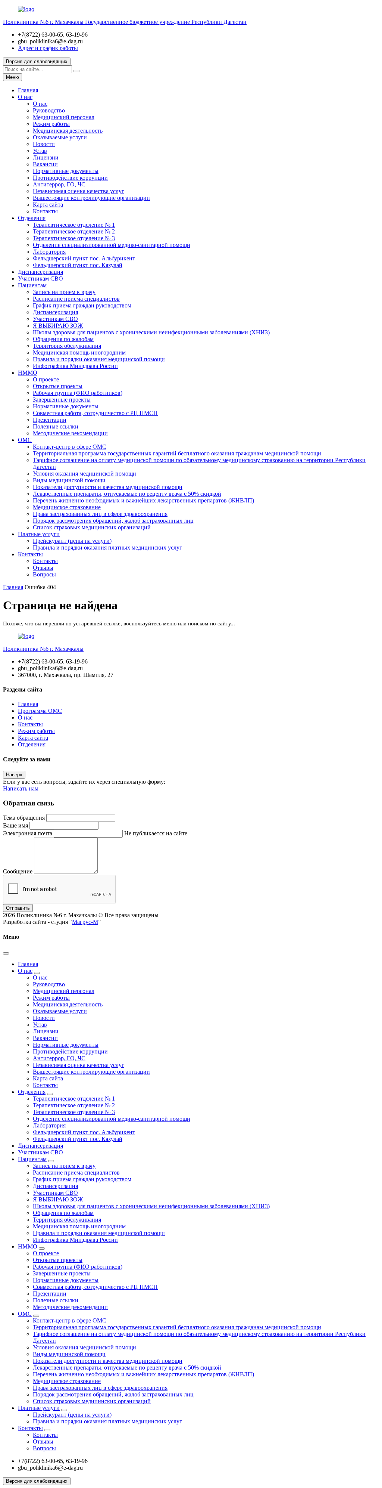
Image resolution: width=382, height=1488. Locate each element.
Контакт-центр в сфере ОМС (69, 446)
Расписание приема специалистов (76, 299)
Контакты (45, 211)
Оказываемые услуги (60, 137)
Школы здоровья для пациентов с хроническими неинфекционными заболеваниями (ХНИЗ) (151, 332)
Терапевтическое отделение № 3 (74, 238)
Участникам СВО (40, 278)
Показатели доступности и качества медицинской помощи (107, 487)
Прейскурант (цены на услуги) (72, 541)
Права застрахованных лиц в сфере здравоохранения (100, 514)
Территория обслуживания (67, 346)
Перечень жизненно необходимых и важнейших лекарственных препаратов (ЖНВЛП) (143, 500)
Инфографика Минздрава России (75, 366)
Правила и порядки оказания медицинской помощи (99, 359)
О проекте (46, 379)
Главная (28, 90)
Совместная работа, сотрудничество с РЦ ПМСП (95, 413)
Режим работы (51, 124)
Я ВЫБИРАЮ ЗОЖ (58, 325)
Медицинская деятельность (68, 130)
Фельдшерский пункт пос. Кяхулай (77, 265)
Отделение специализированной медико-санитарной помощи (111, 245)
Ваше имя (15, 825)
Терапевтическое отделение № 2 (74, 231)
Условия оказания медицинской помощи (84, 473)
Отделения (32, 218)
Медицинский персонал (63, 117)
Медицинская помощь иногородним (79, 352)
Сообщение (17, 871)
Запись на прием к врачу (64, 292)
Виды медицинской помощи (69, 480)
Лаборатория (49, 251)
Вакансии (45, 164)
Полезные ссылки (55, 426)
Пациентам (32, 285)
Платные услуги (39, 534)
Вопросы (44, 574)
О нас (25, 97)
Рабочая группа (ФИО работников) (77, 393)
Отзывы (43, 567)
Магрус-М (85, 922)
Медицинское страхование (67, 507)
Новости (44, 144)
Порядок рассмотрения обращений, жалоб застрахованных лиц (113, 520)
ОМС (25, 440)
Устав (40, 151)
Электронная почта (27, 833)
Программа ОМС (40, 711)
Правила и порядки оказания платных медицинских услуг (107, 547)
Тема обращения (24, 817)
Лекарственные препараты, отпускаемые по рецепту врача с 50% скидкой (127, 494)
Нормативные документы (65, 171)
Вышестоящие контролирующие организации (91, 198)
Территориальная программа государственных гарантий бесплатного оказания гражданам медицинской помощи (177, 453)
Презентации (49, 420)
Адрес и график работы (48, 48)
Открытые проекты (57, 386)
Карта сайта (48, 204)
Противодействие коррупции (70, 177)
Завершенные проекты (62, 399)
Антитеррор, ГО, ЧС (59, 184)
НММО (27, 372)
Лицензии (46, 157)
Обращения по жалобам (63, 339)
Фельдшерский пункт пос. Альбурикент (84, 258)
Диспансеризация (40, 272)
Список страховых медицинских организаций (92, 527)
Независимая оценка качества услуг (78, 191)
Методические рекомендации (70, 433)
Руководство (49, 110)
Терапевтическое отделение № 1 (74, 225)
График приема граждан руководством (82, 305)
